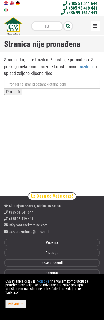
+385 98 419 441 (82, 8)
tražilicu (85, 66)
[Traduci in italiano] (6, 9)
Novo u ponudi (52, 263)
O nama (52, 273)
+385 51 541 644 (82, 3)
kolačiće (44, 281)
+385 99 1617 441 (81, 12)
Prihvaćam (15, 304)
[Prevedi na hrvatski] (6, 3)
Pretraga (52, 252)
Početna (52, 242)
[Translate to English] (12, 3)
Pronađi (13, 91)
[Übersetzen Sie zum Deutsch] (18, 3)
